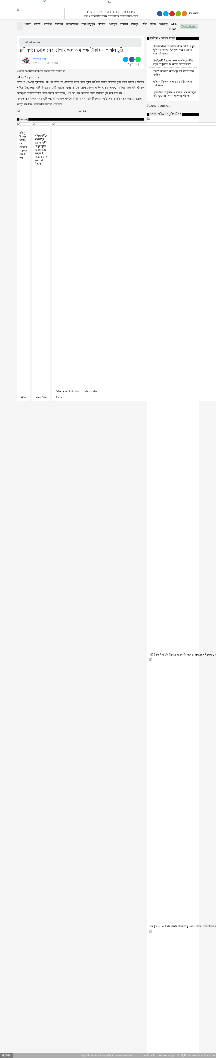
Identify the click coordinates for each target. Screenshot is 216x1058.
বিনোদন (101, 24)
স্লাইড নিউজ (41, 397)
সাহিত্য (134, 24)
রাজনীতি (48, 24)
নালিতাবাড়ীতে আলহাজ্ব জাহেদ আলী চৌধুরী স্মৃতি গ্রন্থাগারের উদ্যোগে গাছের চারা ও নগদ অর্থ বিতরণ (41, 150)
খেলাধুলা (113, 24)
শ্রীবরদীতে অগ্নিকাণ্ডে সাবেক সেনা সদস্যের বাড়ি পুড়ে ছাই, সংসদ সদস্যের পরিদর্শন (174, 94)
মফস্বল (59, 24)
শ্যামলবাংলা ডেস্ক (39, 59)
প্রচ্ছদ (27, 24)
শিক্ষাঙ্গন (124, 24)
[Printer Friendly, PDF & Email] (132, 64)
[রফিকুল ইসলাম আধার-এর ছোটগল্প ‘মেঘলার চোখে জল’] (23, 126)
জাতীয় (37, 24)
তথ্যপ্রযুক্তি (88, 24)
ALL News (173, 26)
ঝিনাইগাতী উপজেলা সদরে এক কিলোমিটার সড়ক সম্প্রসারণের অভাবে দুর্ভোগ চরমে (173, 62)
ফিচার (153, 24)
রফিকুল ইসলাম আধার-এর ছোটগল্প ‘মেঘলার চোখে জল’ (23, 145)
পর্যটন (144, 24)
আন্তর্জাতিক (72, 24)
